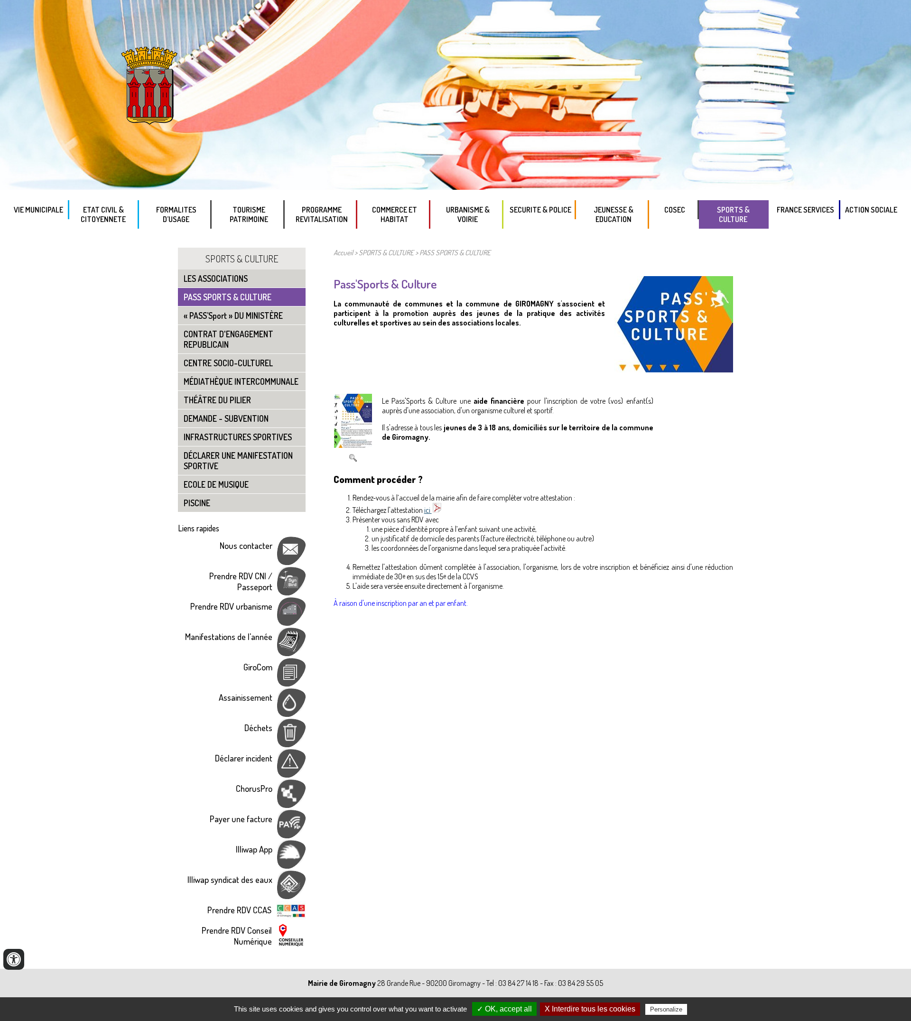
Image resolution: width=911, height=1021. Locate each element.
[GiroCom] (291, 683)
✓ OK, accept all (504, 1009)
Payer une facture (241, 818)
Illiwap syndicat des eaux (229, 879)
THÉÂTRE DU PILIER (217, 400)
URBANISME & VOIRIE (468, 214)
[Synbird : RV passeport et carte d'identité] (291, 591)
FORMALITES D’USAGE (176, 214)
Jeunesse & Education (613, 214)
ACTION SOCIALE (871, 209)
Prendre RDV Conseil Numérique (237, 936)
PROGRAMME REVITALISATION (322, 214)
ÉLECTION (106, 239)
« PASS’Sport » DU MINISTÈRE (233, 315)
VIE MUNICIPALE (38, 209)
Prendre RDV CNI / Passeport (240, 581)
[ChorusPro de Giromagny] (291, 804)
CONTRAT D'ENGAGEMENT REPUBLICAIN (228, 339)
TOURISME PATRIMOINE (249, 214)
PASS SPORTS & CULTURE (227, 297)
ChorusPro (254, 788)
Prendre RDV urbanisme (231, 606)
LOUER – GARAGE (397, 239)
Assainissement (245, 697)
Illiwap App (254, 849)
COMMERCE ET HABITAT (394, 214)
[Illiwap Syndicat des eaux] (291, 895)
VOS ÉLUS (39, 229)
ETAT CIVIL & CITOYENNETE (103, 214)
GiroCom (257, 666)
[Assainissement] (291, 713)
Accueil (343, 252)
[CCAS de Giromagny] (291, 915)
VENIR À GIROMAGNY (251, 239)
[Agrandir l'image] (353, 445)
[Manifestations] (291, 652)
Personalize (666, 1009)
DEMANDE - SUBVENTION (226, 418)
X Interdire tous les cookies (590, 1009)
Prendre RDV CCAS (239, 909)
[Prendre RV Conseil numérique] (291, 944)
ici (428, 510)
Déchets (258, 727)
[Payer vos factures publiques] (291, 834)
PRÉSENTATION (806, 229)
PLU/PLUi (470, 239)
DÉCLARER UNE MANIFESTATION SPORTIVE (238, 460)
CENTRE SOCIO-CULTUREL (228, 363)
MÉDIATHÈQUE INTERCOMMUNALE (241, 381)
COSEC (674, 209)
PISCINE (197, 503)
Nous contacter (246, 545)
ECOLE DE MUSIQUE (216, 484)
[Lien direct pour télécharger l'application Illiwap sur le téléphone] (291, 865)
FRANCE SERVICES (805, 209)
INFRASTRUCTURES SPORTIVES (238, 437)
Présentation (324, 239)
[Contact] (291, 561)
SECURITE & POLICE (540, 209)
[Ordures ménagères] (291, 743)
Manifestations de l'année (228, 636)
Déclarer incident (243, 757)
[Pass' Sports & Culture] (673, 369)
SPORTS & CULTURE (733, 214)
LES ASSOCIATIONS (735, 239)
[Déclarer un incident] (291, 774)
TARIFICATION (178, 239)
